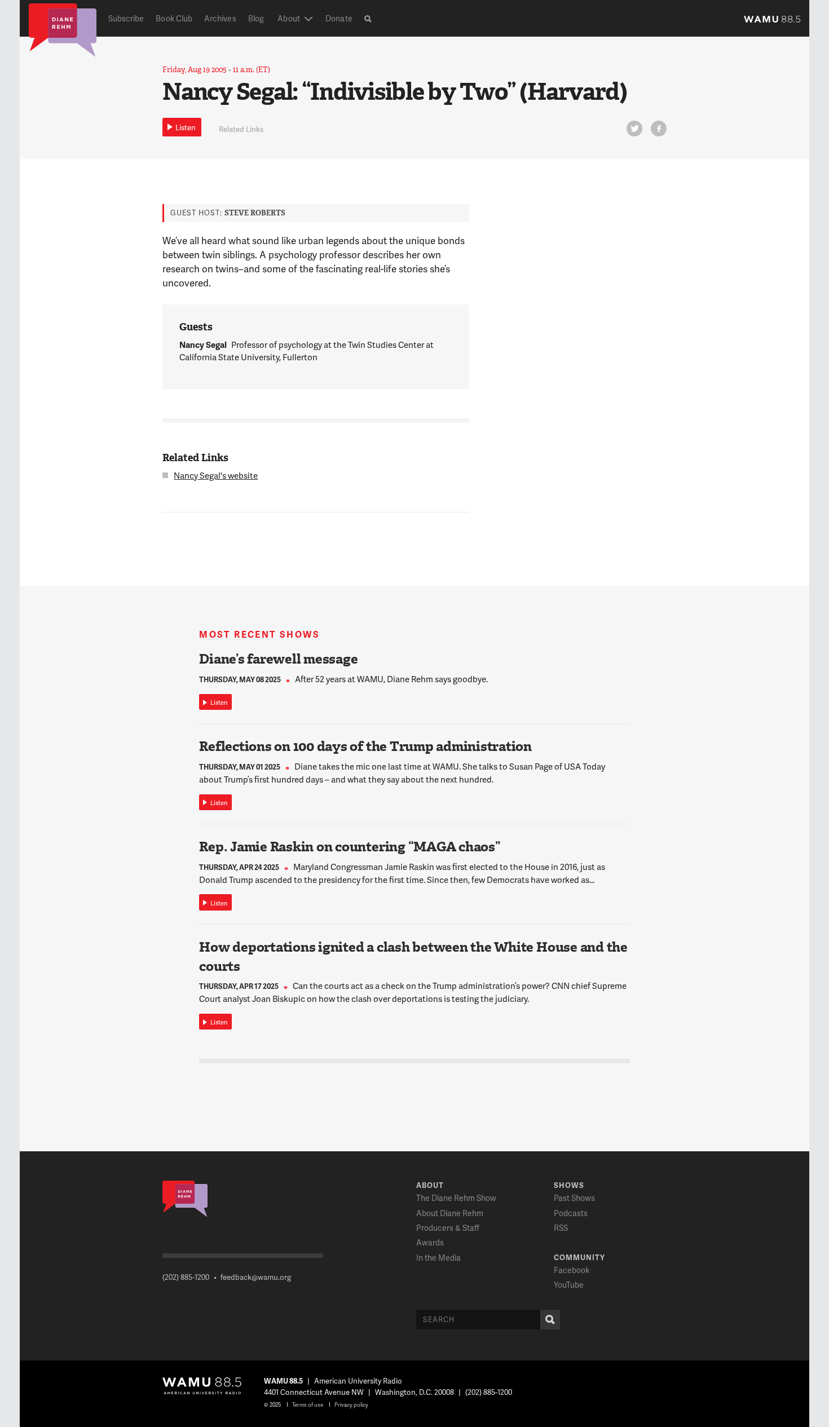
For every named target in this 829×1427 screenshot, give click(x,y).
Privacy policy (351, 1404)
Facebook (571, 1270)
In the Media (438, 1257)
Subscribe (126, 18)
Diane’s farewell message (278, 659)
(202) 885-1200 (185, 1277)
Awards (430, 1242)
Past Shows (574, 1197)
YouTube (569, 1284)
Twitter (634, 128)
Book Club (174, 18)
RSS (561, 1227)
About (288, 18)
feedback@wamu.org (256, 1277)
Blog (256, 18)
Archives (220, 18)
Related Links (241, 129)
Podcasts (571, 1213)
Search (550, 1319)
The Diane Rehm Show (456, 1197)
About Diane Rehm (449, 1213)
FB (659, 128)
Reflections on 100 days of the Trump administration (365, 746)
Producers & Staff (447, 1227)
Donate (338, 18)
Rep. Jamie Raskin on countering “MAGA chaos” (349, 847)
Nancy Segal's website (216, 475)
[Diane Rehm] (62, 29)
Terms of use (307, 1404)
